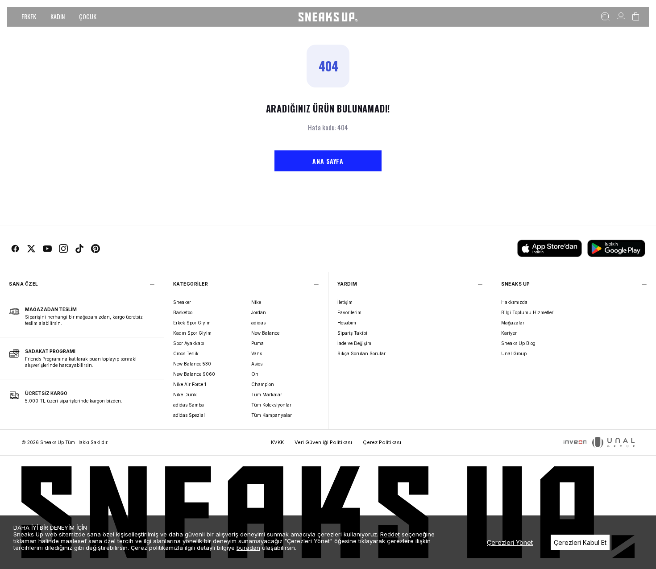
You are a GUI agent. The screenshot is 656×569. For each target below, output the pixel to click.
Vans (256, 353)
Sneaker (182, 302)
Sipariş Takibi (352, 333)
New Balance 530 (192, 363)
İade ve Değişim (354, 343)
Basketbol (183, 312)
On (254, 374)
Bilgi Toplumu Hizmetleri (528, 312)
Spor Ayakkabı (188, 343)
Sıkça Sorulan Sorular (361, 353)
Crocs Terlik (186, 353)
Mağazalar (512, 322)
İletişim (345, 302)
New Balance (265, 333)
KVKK (277, 442)
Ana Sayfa (327, 161)
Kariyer (509, 333)
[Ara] (605, 17)
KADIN (57, 16)
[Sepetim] (636, 17)
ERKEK (28, 16)
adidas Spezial (189, 415)
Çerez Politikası (382, 442)
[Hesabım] (621, 17)
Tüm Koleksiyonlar (271, 404)
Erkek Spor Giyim (192, 322)
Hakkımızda (514, 302)
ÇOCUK (87, 16)
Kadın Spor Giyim (192, 333)
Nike (256, 302)
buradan (248, 547)
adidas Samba (188, 404)
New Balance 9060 (194, 374)
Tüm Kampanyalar (271, 415)
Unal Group (514, 353)
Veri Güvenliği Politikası (323, 442)
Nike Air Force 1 (189, 384)
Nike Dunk (185, 394)
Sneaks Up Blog (518, 343)
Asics (256, 363)
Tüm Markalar (266, 394)
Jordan (258, 312)
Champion (262, 384)
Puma (257, 343)
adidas (258, 322)
